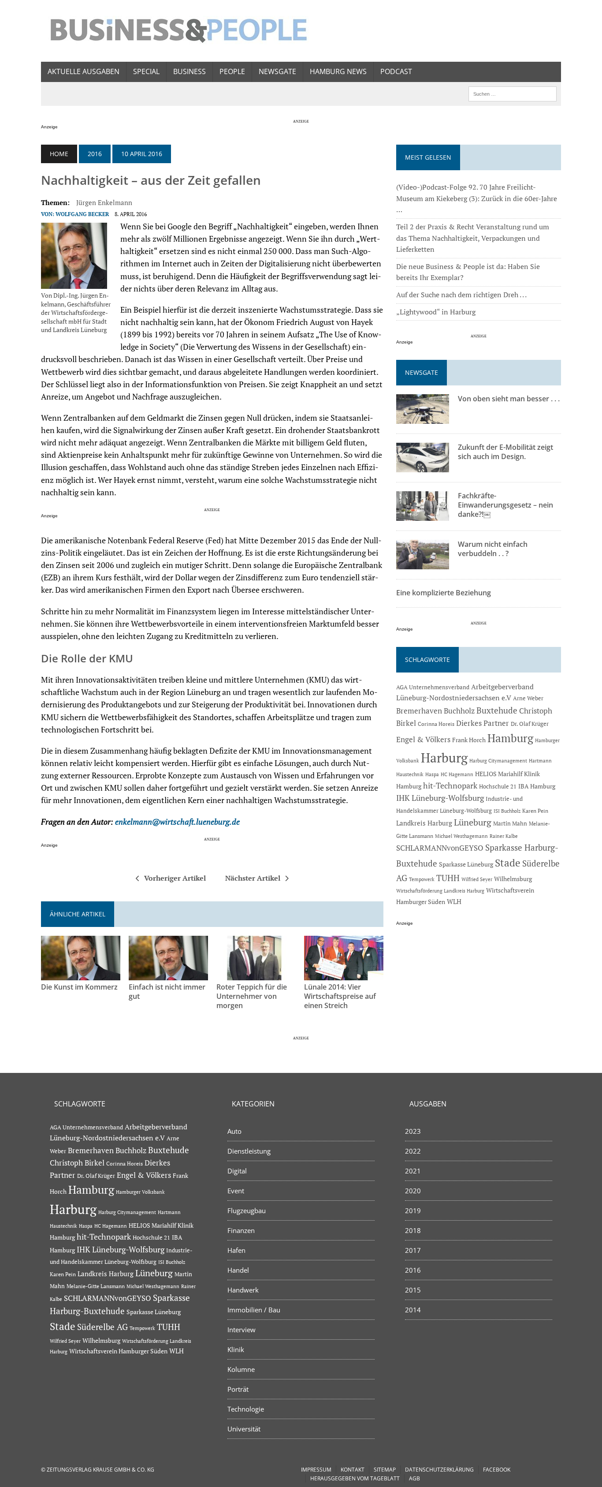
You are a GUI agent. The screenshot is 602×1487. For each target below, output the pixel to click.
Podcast (396, 71)
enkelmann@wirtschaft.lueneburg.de (178, 822)
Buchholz (459, 711)
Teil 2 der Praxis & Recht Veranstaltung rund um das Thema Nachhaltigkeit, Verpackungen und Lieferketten (472, 238)
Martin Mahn (510, 823)
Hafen (236, 1250)
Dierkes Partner (482, 723)
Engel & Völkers (423, 739)
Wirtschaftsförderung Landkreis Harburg (440, 891)
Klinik (235, 1349)
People (232, 71)
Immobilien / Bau (253, 1309)
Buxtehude (496, 710)
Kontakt (352, 1469)
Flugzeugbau (246, 1210)
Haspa (432, 774)
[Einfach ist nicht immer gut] (168, 974)
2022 (413, 1151)
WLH (454, 901)
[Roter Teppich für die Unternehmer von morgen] (256, 974)
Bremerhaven (419, 711)
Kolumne (241, 1369)
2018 (413, 1230)
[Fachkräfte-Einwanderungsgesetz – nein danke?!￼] (422, 515)
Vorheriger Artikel (175, 878)
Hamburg (510, 738)
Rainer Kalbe (504, 836)
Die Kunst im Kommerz (79, 987)
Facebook (496, 1469)
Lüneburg (472, 822)
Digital (237, 1170)
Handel (238, 1270)
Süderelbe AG (102, 1326)
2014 (413, 1309)
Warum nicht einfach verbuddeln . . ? (493, 548)
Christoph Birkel (77, 1163)
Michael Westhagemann (461, 836)
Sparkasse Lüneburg (466, 864)
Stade (507, 863)
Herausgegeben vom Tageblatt (355, 1478)
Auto (234, 1131)
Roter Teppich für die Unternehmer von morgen (251, 996)
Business (189, 71)
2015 (413, 1289)
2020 (413, 1190)
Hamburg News (338, 71)
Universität (243, 1428)
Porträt (238, 1389)
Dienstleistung (249, 1151)
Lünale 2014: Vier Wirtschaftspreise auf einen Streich (340, 996)
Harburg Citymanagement (498, 761)
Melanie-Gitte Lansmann (96, 1286)
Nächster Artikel (252, 878)
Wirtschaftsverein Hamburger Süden (118, 1351)
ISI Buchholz (507, 810)
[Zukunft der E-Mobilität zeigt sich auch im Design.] (422, 466)
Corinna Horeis (436, 723)
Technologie (245, 1409)
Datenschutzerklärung (439, 1469)
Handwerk (243, 1289)
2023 (413, 1131)
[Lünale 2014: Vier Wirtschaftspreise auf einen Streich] (343, 974)
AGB (414, 1478)
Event (235, 1190)
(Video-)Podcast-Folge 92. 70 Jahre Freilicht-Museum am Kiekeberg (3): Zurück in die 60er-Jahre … (476, 198)
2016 (95, 153)
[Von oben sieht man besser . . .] (422, 418)
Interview (241, 1329)
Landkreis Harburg (424, 822)
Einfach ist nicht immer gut (167, 991)
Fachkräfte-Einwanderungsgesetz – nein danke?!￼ (505, 505)
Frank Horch (469, 740)
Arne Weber (528, 698)
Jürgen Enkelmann (104, 202)
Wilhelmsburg (513, 878)
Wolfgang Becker (82, 214)
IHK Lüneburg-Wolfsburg (440, 798)
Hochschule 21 (498, 786)
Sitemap (385, 1469)
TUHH (448, 878)
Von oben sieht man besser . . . (509, 399)
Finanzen (241, 1230)
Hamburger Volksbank (140, 1192)
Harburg (444, 757)
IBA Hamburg (536, 786)
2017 (413, 1250)
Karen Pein (535, 810)
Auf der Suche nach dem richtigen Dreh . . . (461, 294)
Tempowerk (422, 879)
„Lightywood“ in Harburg (436, 312)
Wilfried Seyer (476, 879)
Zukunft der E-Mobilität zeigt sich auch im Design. (505, 451)
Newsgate (277, 71)
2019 (413, 1210)
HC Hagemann (457, 774)
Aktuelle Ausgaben (83, 71)
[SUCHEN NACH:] (512, 93)
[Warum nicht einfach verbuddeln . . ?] (422, 563)
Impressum (316, 1469)
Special (146, 71)
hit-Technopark (450, 785)
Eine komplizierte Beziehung (443, 593)
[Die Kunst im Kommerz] (80, 974)
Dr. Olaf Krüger (530, 724)
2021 (413, 1170)
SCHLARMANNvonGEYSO (439, 848)
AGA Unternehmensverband (432, 687)
